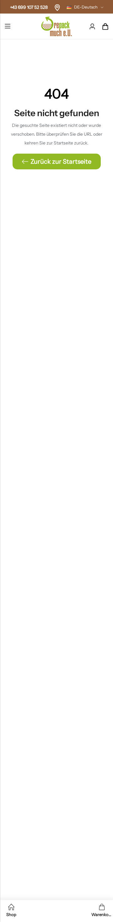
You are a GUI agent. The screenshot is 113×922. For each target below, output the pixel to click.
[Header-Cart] (105, 26)
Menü (7, 26)
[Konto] (92, 26)
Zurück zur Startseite (60, 161)
